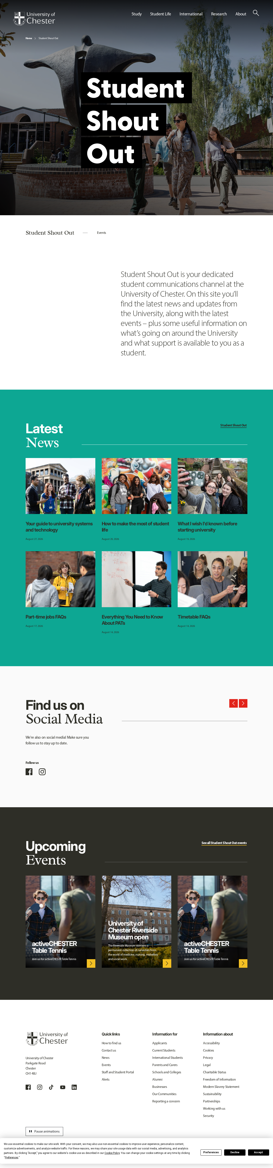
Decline (234, 1152)
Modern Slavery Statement (221, 1087)
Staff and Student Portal (118, 1072)
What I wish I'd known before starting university (207, 527)
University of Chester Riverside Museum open (133, 930)
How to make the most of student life (135, 527)
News (105, 1058)
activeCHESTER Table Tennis (54, 947)
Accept (258, 1152)
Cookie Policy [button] (112, 1153)
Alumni (157, 1079)
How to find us (111, 1043)
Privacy (208, 1058)
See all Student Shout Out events (224, 843)
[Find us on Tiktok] (51, 1087)
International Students (167, 1058)
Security (208, 1116)
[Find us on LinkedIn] (74, 1087)
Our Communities (164, 1094)
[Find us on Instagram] (42, 771)
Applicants (159, 1043)
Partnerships (211, 1101)
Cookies (208, 1050)
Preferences (211, 1152)
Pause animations (44, 1131)
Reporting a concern (166, 1101)
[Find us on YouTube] (62, 1087)
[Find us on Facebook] (29, 771)
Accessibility (211, 1043)
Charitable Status (214, 1072)
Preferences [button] (11, 1157)
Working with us (214, 1108)
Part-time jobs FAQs (46, 617)
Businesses (159, 1087)
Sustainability (212, 1094)
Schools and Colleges (166, 1072)
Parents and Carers (164, 1065)
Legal (207, 1065)
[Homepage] (34, 19)
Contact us (109, 1050)
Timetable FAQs (194, 617)
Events (101, 233)
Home (29, 38)
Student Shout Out (48, 38)
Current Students (163, 1050)
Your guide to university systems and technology (59, 527)
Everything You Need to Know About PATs (132, 620)
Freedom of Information (219, 1079)
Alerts (105, 1079)
